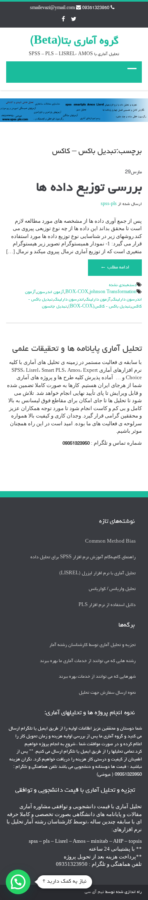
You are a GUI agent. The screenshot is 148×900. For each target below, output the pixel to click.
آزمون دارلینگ (98, 299)
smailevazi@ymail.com (52, 8)
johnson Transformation (113, 292)
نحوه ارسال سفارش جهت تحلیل (107, 692)
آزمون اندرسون (50, 292)
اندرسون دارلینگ (69, 299)
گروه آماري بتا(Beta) (74, 41)
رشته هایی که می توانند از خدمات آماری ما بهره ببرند (88, 661)
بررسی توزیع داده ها (89, 188)
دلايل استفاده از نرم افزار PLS (107, 605)
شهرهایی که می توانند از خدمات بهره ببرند (97, 676)
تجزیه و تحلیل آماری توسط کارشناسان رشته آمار (92, 645)
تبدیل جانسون (54, 306)
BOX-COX (76, 292)
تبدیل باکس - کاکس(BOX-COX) (99, 306)
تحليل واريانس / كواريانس (112, 589)
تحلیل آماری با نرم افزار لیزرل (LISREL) (97, 573)
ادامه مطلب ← (115, 267)
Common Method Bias (110, 541)
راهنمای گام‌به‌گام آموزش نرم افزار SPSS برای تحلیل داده (83, 557)
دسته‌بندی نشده (122, 285)
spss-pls (109, 204)
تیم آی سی (94, 892)
